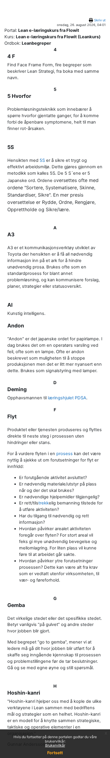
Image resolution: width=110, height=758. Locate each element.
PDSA (80, 397)
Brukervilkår (55, 745)
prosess (64, 453)
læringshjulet (61, 397)
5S (42, 160)
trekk (43, 503)
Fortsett (55, 752)
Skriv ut (100, 20)
